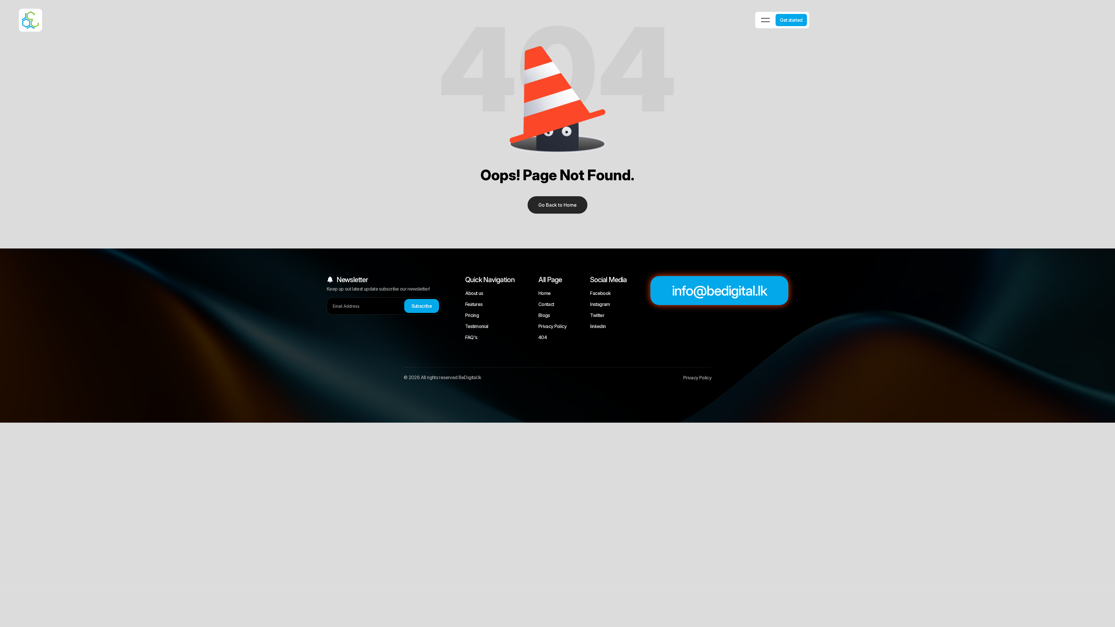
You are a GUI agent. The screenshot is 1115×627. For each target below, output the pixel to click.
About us (474, 293)
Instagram (600, 304)
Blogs (544, 315)
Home (544, 293)
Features (474, 304)
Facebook (600, 293)
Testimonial (476, 326)
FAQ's (471, 337)
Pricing (472, 315)
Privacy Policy (552, 326)
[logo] (23, 16)
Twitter (597, 315)
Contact (546, 304)
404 (542, 337)
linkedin (598, 326)
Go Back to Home (557, 205)
